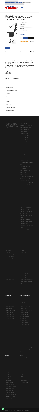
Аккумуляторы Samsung (10, 314)
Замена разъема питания (25, 166)
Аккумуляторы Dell (9, 304)
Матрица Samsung (9, 374)
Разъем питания (8, 104)
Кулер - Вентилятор (9, 98)
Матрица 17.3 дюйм (9, 382)
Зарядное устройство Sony (25, 340)
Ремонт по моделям (9, 102)
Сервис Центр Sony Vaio (25, 273)
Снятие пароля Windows (10, 279)
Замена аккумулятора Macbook (11, 254)
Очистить (32, 7)
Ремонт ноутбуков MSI (25, 137)
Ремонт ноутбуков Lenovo (25, 139)
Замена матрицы (24, 152)
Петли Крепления (9, 99)
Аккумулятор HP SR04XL (25, 235)
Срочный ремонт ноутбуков (26, 127)
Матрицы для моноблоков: (10, 110)
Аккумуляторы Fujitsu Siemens (11, 310)
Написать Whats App (27, 2)
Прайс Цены (23, 147)
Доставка (22, 250)
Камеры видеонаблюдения (10, 107)
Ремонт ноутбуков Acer (25, 129)
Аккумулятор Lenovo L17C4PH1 (26, 186)
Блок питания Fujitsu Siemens (26, 328)
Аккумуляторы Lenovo (9, 312)
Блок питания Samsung (25, 326)
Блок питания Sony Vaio (25, 324)
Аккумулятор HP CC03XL (25, 203)
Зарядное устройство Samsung (26, 347)
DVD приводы (8, 96)
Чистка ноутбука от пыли (25, 154)
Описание (7, 47)
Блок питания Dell (24, 320)
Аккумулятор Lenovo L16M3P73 (26, 221)
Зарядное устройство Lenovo (26, 338)
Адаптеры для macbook (25, 330)
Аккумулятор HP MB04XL (25, 239)
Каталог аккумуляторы (10, 298)
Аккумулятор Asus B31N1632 (26, 207)
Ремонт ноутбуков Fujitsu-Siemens (27, 279)
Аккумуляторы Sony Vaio (10, 316)
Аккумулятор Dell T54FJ (25, 192)
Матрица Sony (8, 376)
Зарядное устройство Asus (25, 334)
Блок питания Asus (24, 314)
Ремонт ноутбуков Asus (25, 131)
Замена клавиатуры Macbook (11, 262)
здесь (28, 410)
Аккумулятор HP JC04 (24, 223)
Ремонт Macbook (24, 141)
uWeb (21, 410)
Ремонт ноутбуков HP (24, 133)
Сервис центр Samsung (25, 277)
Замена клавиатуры (24, 160)
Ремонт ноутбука (24, 123)
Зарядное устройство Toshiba (26, 343)
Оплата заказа (23, 252)
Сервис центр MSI (24, 275)
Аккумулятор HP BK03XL (25, 205)
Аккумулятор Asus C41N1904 (26, 219)
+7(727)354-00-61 (9, 1)
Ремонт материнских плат (25, 170)
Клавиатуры (8, 93)
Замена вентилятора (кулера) (26, 149)
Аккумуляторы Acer (9, 300)
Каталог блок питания (25, 298)
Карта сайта (23, 256)
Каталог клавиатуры (9, 398)
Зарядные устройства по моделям (11, 90)
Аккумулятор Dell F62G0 (25, 209)
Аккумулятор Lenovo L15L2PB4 (26, 190)
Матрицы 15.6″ (8, 380)
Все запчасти (23, 258)
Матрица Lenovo (9, 372)
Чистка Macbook (8, 252)
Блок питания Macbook (25, 312)
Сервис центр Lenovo (24, 271)
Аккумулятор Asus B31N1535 (26, 199)
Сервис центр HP (24, 266)
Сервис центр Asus (24, 264)
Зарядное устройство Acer (25, 332)
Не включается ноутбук (25, 382)
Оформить (28, 7)
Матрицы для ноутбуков (10, 392)
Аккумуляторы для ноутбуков (11, 394)
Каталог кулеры (8, 400)
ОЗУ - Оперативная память (10, 108)
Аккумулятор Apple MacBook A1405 (27, 182)
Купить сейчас (31, 37)
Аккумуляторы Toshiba (10, 318)
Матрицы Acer (8, 365)
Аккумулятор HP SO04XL (25, 201)
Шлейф (7, 105)
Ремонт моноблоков (9, 273)
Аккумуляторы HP (9, 308)
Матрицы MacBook (9, 361)
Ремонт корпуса (24, 172)
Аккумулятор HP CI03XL (25, 229)
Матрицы (7, 85)
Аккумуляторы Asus (9, 302)
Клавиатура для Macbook (10, 396)
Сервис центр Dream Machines (26, 262)
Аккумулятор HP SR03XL (25, 237)
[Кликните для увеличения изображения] (12, 29)
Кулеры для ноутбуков (10, 390)
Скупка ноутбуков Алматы (25, 378)
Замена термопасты (24, 158)
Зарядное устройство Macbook (26, 306)
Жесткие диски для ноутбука (11, 386)
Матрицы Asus (8, 363)
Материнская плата (9, 95)
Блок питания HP (24, 318)
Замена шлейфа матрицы (25, 156)
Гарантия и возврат (24, 254)
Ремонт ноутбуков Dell (25, 135)
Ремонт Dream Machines (25, 143)
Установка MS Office (9, 271)
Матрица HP (8, 367)
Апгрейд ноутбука (24, 380)
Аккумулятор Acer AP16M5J (25, 184)
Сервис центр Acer (24, 260)
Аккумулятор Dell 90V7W (25, 188)
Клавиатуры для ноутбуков (10, 388)
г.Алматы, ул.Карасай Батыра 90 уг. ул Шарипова (14, 2)
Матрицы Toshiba (9, 378)
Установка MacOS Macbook (10, 256)
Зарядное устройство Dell (25, 345)
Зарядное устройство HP (25, 336)
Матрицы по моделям (9, 87)
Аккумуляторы (8, 92)
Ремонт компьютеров (9, 275)
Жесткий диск (8, 101)
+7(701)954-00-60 (14, 1)
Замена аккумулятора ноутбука (26, 125)
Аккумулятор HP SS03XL (25, 180)
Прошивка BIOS (23, 168)
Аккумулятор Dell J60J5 (25, 194)
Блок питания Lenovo (24, 322)
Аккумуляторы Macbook (10, 306)
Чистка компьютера (9, 277)
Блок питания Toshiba (25, 316)
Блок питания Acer (24, 308)
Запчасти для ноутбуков (10, 384)
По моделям (23, 300)
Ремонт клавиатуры (24, 174)
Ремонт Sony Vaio (24, 145)
